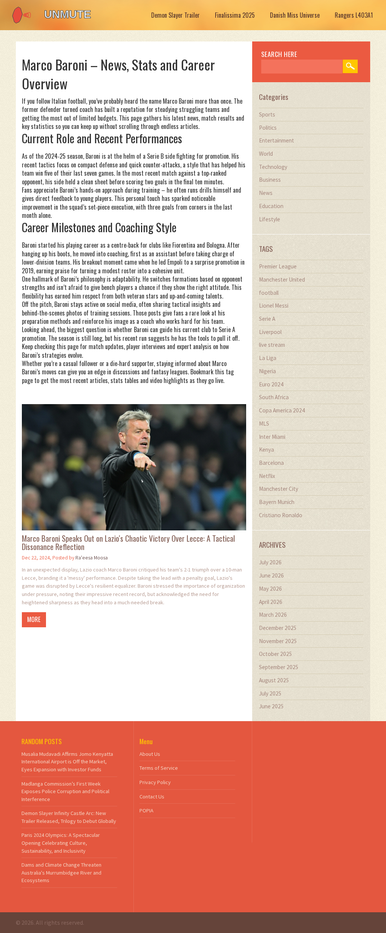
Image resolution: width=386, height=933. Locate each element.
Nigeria (267, 371)
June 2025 (271, 706)
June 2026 (271, 575)
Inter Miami (272, 436)
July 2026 (270, 562)
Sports (267, 114)
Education (271, 206)
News (266, 192)
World (266, 153)
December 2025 (278, 627)
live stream (272, 344)
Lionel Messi (273, 305)
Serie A (267, 318)
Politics (268, 127)
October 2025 (275, 653)
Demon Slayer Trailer (175, 15)
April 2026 (270, 601)
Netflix (267, 476)
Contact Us (151, 796)
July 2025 (270, 693)
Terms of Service (158, 767)
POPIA (146, 810)
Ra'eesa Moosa (91, 558)
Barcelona (271, 462)
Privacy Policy (155, 782)
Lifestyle (269, 219)
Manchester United (282, 279)
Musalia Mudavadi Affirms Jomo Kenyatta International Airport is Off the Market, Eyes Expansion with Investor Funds (67, 762)
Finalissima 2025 (235, 15)
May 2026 (270, 588)
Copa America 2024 (282, 410)
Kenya (266, 449)
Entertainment (276, 140)
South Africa (274, 397)
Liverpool (270, 332)
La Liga (267, 358)
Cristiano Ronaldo (280, 515)
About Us (149, 754)
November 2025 (278, 641)
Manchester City (278, 488)
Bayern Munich (276, 502)
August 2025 (274, 680)
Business (270, 179)
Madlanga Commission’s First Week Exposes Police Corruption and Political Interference (65, 791)
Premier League (278, 266)
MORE (33, 619)
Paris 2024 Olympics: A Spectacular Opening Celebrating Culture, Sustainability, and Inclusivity (60, 843)
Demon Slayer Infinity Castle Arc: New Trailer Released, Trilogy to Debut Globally (68, 817)
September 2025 (279, 667)
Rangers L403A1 (354, 15)
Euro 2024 (271, 384)
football (269, 292)
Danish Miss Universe (295, 15)
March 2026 (273, 614)
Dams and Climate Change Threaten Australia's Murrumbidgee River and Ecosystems (61, 872)
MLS (264, 423)
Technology (273, 166)
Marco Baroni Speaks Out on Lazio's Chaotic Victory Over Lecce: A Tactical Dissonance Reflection (128, 543)
